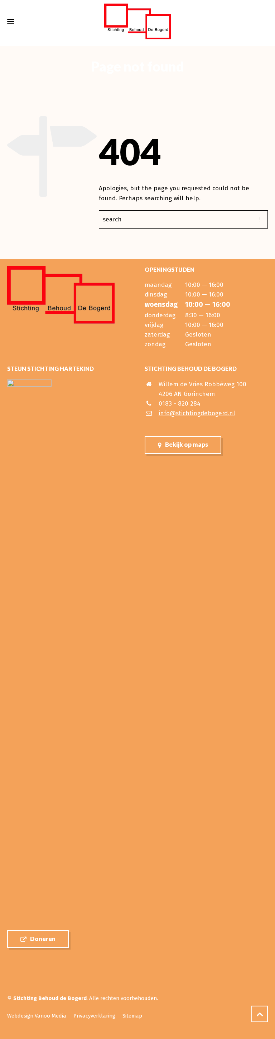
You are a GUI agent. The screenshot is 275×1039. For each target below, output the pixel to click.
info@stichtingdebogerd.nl (197, 413)
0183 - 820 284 (180, 403)
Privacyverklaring (94, 1016)
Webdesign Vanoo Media (36, 1016)
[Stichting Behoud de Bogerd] (137, 21)
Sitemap (132, 1016)
